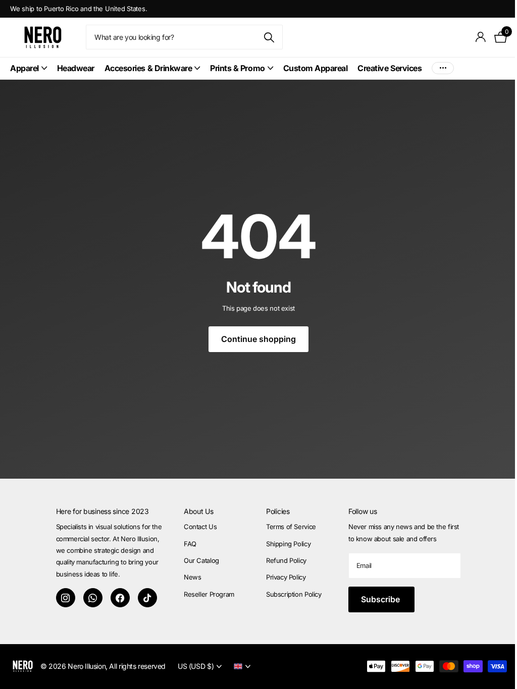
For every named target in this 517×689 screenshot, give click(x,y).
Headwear (75, 68)
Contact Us (200, 527)
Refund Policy (286, 560)
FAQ (190, 544)
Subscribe (381, 599)
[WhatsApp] (92, 597)
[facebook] (120, 597)
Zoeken (269, 37)
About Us (199, 511)
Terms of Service (291, 527)
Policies (278, 511)
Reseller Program (209, 594)
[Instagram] (65, 597)
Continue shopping (258, 339)
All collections (28, 68)
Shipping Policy (288, 544)
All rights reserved (137, 666)
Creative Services (389, 68)
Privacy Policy (286, 577)
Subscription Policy (294, 594)
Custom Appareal (315, 68)
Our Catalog (201, 560)
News (192, 577)
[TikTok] (147, 597)
